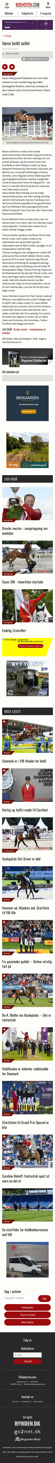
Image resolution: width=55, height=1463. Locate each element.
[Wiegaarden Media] (27, 1439)
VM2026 (7, 753)
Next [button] (49, 124)
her (20, 342)
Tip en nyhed (27, 1314)
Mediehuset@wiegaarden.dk (34, 1384)
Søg (44, 1298)
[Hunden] (27, 1423)
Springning (8, 74)
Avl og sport (9, 850)
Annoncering (38, 1401)
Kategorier (28, 1307)
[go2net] (27, 1431)
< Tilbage (7, 35)
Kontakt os (26, 1401)
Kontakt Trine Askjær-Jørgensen (30, 646)
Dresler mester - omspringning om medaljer (24, 331)
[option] (27, 126)
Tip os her (15, 1401)
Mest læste (27, 1322)
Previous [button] (5, 124)
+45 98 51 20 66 (15, 1384)
